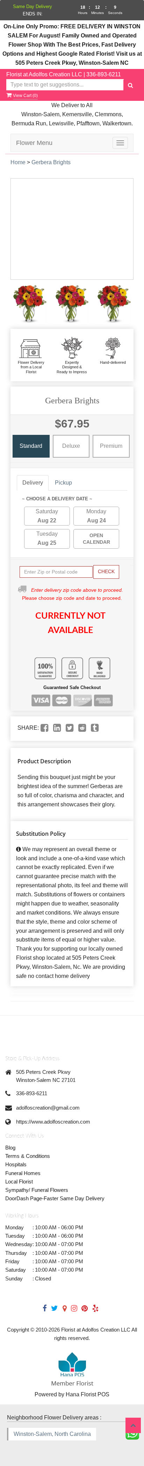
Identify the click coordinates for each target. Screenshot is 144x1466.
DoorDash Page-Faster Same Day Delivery (55, 1198)
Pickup (63, 483)
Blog (10, 1148)
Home (18, 162)
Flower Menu (34, 142)
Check (106, 571)
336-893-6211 (103, 74)
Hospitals (16, 1164)
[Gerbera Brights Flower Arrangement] (29, 304)
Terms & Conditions (27, 1156)
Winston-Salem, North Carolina (52, 1434)
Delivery (32, 483)
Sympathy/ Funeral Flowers (36, 1190)
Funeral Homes (23, 1173)
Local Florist (19, 1181)
